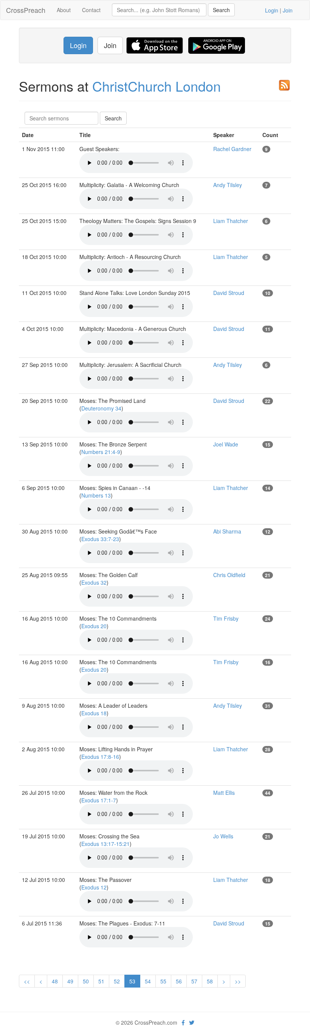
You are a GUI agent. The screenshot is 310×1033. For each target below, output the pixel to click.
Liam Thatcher (230, 221)
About (64, 10)
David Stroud (228, 292)
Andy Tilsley (227, 185)
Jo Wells (223, 836)
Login (271, 10)
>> (238, 981)
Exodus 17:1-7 (98, 800)
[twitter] (191, 1022)
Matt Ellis (224, 792)
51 (101, 981)
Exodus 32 (94, 582)
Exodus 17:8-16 (100, 756)
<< (27, 981)
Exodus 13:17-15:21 (105, 843)
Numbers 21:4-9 (100, 452)
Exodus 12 (94, 887)
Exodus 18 (94, 713)
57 (194, 981)
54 (148, 981)
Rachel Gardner (232, 149)
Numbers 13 (96, 495)
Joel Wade (225, 444)
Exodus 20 (94, 626)
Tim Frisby (226, 618)
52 (117, 981)
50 (86, 981)
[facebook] (183, 1022)
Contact (91, 10)
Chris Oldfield (229, 575)
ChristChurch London (156, 85)
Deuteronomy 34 (101, 408)
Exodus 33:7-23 (100, 539)
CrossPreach (25, 10)
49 (70, 981)
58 (210, 981)
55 (163, 981)
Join (288, 10)
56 (179, 981)
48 (55, 981)
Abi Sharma (227, 531)
